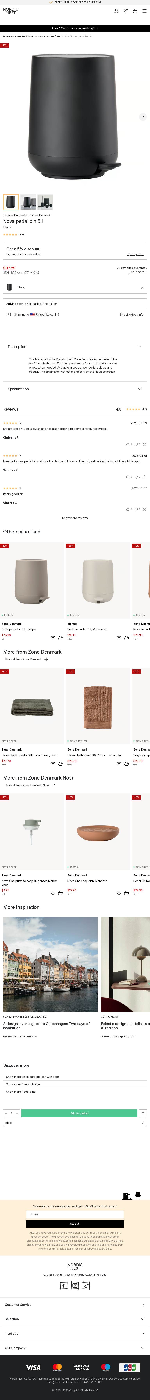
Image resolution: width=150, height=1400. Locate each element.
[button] (13, 234)
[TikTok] (86, 1285)
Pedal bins (63, 36)
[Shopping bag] (135, 11)
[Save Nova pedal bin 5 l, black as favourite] (143, 1113)
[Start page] (10, 11)
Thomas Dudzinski (15, 215)
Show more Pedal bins (20, 1091)
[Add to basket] (60, 638)
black (8, 1122)
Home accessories (14, 36)
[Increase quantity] (17, 1113)
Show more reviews (75, 518)
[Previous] (7, 117)
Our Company (15, 1348)
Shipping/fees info (132, 314)
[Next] (143, 117)
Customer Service (18, 1305)
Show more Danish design (23, 1084)
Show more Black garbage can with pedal (33, 1076)
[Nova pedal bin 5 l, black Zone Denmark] (75, 116)
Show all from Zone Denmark (23, 659)
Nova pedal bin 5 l (81, 36)
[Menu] (144, 11)
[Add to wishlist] (53, 638)
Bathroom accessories (41, 36)
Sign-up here (135, 254)
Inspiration (12, 1333)
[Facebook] (63, 1285)
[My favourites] (125, 11)
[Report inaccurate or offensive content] (144, 444)
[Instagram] (75, 1285)
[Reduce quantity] (6, 1113)
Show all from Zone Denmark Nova (27, 785)
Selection (12, 1319)
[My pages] (116, 11)
